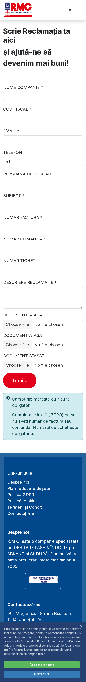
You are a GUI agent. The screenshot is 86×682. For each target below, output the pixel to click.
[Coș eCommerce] (69, 10)
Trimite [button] (19, 380)
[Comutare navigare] (79, 10)
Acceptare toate (41, 664)
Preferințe (41, 674)
